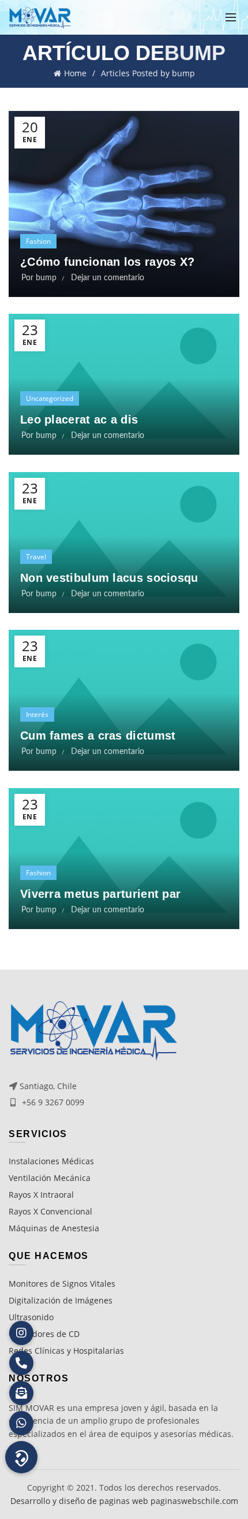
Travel (36, 557)
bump (195, 53)
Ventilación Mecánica (50, 1177)
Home (75, 73)
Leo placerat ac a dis (79, 419)
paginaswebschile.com (194, 1500)
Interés (37, 714)
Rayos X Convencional (50, 1211)
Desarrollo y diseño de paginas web (79, 1500)
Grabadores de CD (44, 1333)
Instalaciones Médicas (51, 1161)
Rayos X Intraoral (41, 1194)
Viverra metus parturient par (100, 893)
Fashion (38, 241)
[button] (21, 1457)
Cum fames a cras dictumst (98, 735)
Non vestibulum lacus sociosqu (109, 577)
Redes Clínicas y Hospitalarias (66, 1350)
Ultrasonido (31, 1317)
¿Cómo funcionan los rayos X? (107, 261)
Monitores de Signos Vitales (62, 1283)
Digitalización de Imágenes (60, 1300)
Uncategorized (49, 398)
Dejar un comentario (107, 278)
